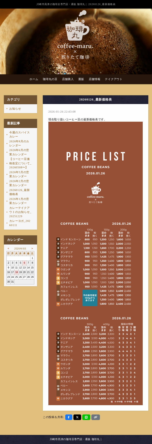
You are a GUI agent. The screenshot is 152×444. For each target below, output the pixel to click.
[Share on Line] (86, 417)
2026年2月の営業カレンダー (19, 183)
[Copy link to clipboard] (95, 417)
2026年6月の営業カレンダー (19, 152)
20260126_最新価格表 (19, 192)
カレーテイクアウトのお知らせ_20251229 (20, 212)
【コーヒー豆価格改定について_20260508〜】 (20, 163)
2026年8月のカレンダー (19, 143)
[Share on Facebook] (68, 417)
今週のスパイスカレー (19, 134)
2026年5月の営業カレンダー (19, 174)
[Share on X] (77, 417)
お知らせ (15, 108)
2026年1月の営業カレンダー (19, 201)
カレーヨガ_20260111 (19, 223)
